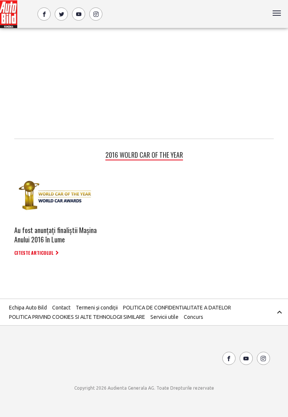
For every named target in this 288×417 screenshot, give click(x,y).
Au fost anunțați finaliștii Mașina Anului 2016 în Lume (55, 234)
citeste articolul (33, 253)
